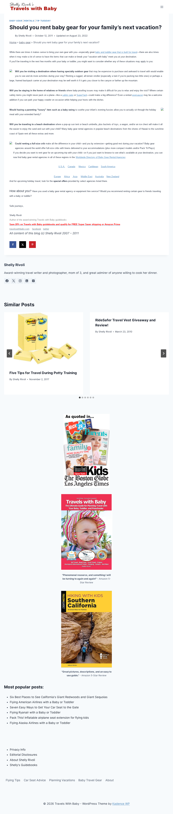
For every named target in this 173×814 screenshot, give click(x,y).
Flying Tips (13, 780)
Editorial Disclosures (23, 754)
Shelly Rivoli (24, 35)
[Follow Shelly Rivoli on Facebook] (7, 281)
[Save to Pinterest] (32, 244)
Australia (99, 176)
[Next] (163, 353)
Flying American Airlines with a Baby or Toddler (42, 702)
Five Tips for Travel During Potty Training (43, 373)
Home (12, 42)
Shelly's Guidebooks (23, 765)
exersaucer (137, 95)
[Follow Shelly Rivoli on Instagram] (20, 281)
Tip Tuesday (43, 20)
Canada (71, 166)
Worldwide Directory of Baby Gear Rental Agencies (100, 157)
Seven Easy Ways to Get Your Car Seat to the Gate (44, 707)
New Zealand (112, 176)
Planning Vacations (62, 780)
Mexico (82, 166)
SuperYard (82, 95)
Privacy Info (18, 749)
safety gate (67, 95)
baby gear (15, 20)
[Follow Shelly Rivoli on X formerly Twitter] (13, 281)
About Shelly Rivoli (22, 760)
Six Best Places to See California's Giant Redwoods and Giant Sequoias (58, 697)
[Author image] (11, 36)
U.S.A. (61, 166)
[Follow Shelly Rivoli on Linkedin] (27, 281)
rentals (29, 20)
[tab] (80, 397)
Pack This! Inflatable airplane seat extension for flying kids (49, 717)
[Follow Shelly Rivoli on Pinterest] (33, 281)
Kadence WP (121, 803)
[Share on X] (22, 244)
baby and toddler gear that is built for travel (116, 52)
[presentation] (43, 338)
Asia (74, 176)
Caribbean (93, 166)
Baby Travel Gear (90, 780)
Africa (67, 176)
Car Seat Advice (35, 780)
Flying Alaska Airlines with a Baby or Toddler (40, 723)
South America (108, 166)
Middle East (86, 176)
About (109, 780)
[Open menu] (162, 6)
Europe (57, 176)
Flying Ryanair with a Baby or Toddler (35, 712)
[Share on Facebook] (12, 244)
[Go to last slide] (9, 353)
